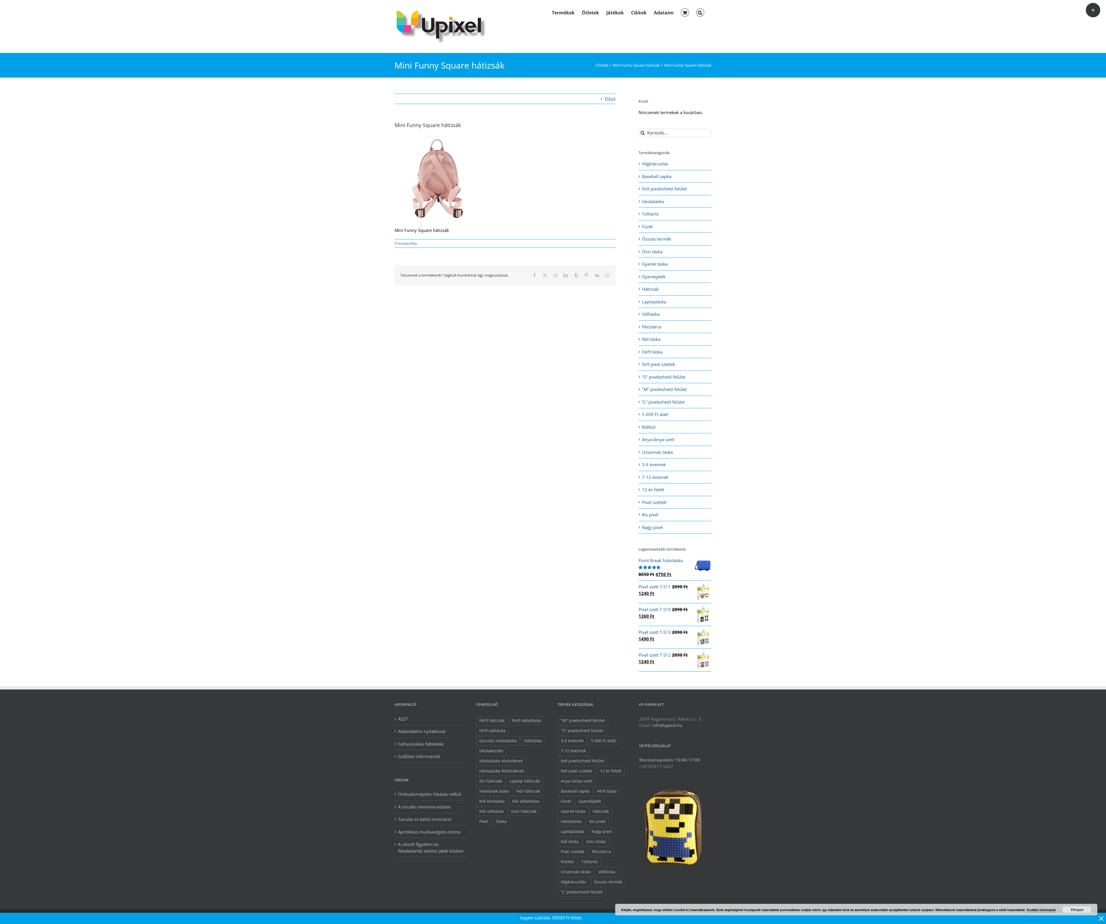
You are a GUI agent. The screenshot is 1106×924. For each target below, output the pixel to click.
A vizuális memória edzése (424, 807)
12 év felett (653, 489)
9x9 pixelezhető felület (664, 189)
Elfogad (1077, 909)
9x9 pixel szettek (658, 364)
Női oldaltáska (525, 801)
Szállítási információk (419, 756)
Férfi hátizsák (492, 720)
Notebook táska (494, 791)
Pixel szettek (654, 502)
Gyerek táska (655, 264)
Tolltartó (650, 214)
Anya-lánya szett (658, 439)
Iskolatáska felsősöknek (501, 771)
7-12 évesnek (655, 477)
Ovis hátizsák (524, 811)
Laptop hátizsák (525, 781)
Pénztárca (651, 327)
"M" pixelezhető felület (664, 389)
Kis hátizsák (490, 781)
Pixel (483, 821)
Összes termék (656, 239)
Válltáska (651, 314)
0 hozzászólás (406, 243)
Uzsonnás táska (657, 452)
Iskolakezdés (491, 750)
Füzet (647, 226)
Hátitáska (533, 740)
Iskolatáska (653, 201)
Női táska (651, 339)
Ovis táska (652, 251)
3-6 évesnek (654, 464)
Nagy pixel (652, 527)
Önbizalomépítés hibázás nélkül (429, 794)
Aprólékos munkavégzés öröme (429, 832)
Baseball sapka (656, 176)
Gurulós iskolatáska (498, 740)
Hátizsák (650, 289)
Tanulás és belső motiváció (424, 819)
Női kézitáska (492, 801)
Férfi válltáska (492, 730)
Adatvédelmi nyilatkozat (422, 731)
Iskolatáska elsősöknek (500, 761)
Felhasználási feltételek (421, 744)
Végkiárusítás (655, 164)
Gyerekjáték (654, 276)
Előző (610, 99)
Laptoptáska (654, 302)
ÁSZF (403, 719)
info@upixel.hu (667, 725)
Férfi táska (652, 352)
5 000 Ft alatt (655, 414)
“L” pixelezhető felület (663, 402)
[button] (700, 12)
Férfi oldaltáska (526, 720)
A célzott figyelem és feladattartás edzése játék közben (431, 847)
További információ (1041, 910)
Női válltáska (491, 811)
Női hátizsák (528, 791)
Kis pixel (650, 514)
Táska (501, 821)
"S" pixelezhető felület (663, 377)
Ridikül (649, 427)
